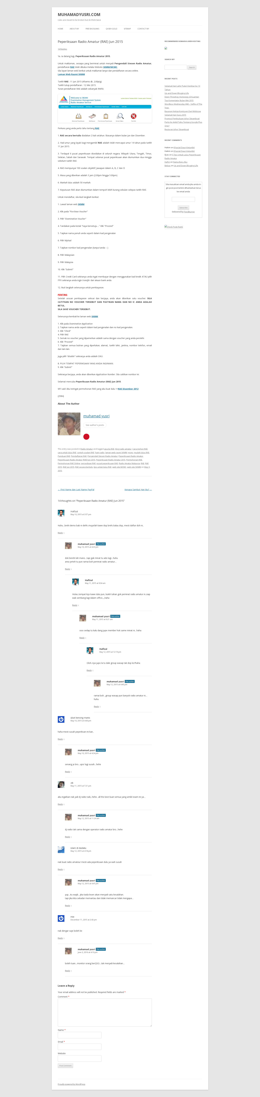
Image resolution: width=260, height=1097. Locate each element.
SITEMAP (127, 28)
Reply (60, 532)
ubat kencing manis (80, 717)
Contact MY (143, 28)
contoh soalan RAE (85, 452)
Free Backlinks (92, 28)
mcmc (130, 452)
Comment (63, 996)
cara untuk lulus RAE (67, 452)
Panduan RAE (64, 456)
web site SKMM (134, 467)
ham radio (99, 452)
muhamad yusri (96, 415)
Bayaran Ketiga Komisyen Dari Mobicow (183, 111)
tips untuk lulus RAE (102, 467)
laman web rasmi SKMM (116, 452)
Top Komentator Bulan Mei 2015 (179, 100)
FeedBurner (189, 211)
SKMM (81, 204)
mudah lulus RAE (141, 452)
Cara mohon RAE (140, 449)
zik (72, 782)
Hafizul (74, 511)
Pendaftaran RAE (79, 456)
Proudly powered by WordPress (71, 1084)
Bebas (167, 165)
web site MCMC (119, 467)
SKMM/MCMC (110, 67)
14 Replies (62, 49)
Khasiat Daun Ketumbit (184, 147)
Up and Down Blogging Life (177, 93)
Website (62, 1053)
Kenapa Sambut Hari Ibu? (138, 489)
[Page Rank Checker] (174, 226)
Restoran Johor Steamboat (177, 129)
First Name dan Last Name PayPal (76, 489)
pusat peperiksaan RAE (107, 463)
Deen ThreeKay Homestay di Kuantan (182, 96)
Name (62, 1030)
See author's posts (95, 425)
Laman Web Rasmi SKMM (71, 74)
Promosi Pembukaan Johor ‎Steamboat (182, 118)
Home (60, 28)
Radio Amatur (86, 449)
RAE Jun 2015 (68, 467)
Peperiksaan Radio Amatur (131, 456)
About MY (74, 28)
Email (61, 1041)
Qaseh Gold (111, 28)
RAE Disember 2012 (128, 388)
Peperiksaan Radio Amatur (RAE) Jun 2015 (76, 459)
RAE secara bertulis (84, 467)
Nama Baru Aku (180, 162)
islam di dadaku (78, 847)
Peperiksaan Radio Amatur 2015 (110, 459)
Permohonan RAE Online (69, 463)
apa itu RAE (109, 449)
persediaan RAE (88, 463)
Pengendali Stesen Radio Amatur (103, 456)
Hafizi (167, 162)
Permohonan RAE (134, 459)
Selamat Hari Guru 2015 (175, 115)
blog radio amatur (123, 449)
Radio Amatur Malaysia (129, 463)
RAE (72, 67)
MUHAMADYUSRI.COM (79, 14)
